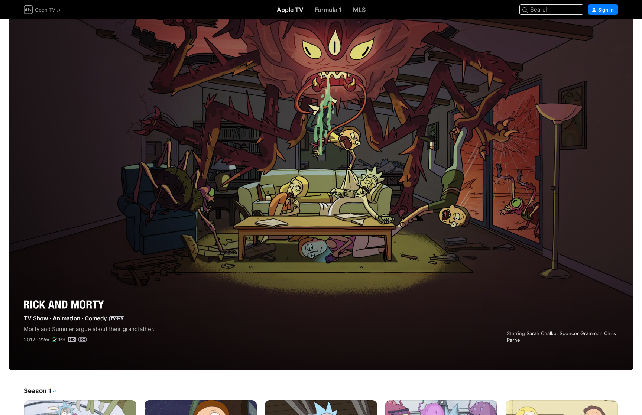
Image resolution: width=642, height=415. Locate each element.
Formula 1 (328, 9)
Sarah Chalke (541, 333)
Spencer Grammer (580, 333)
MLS (359, 9)
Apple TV (290, 9)
